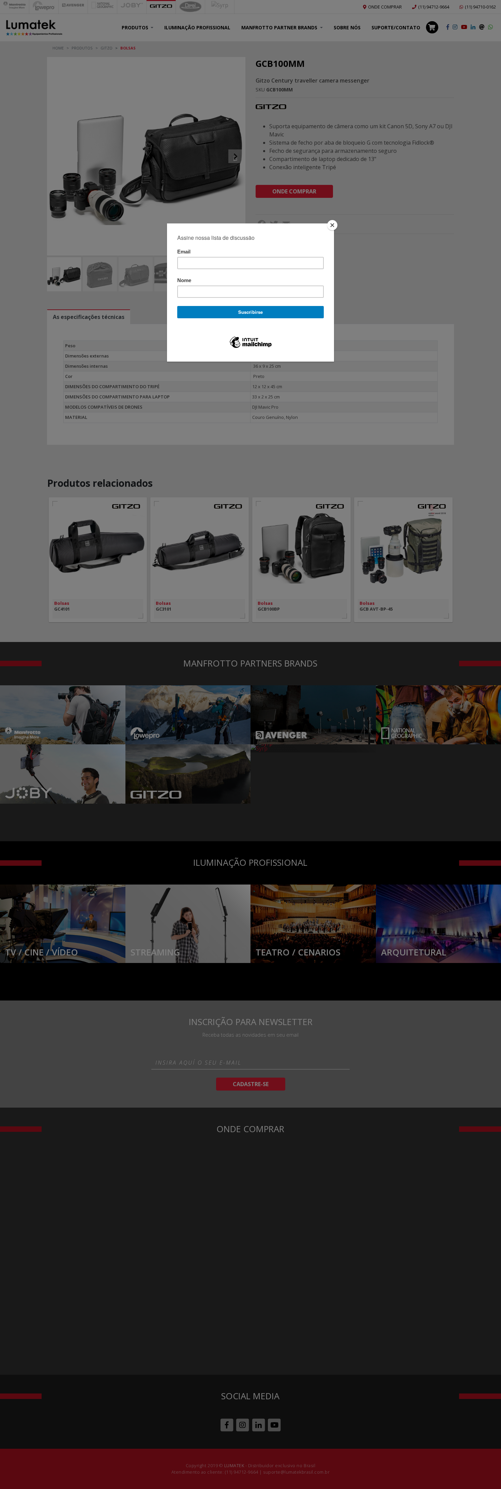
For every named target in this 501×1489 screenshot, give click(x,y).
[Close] (332, 225)
